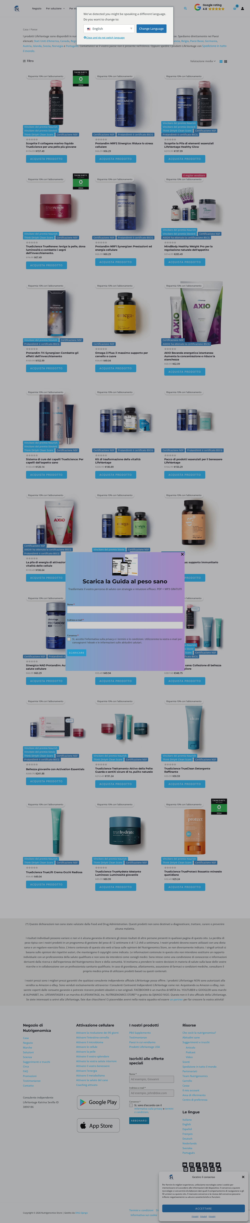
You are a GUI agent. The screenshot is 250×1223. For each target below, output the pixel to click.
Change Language (151, 29)
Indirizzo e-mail (75, 619)
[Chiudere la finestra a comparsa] (182, 554)
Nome (71, 604)
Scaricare (77, 652)
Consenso (73, 635)
